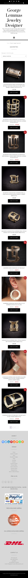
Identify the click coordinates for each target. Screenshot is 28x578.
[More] (22, 442)
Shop (14, 455)
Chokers (14, 461)
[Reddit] (14, 442)
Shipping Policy (14, 470)
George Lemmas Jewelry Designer (14, 18)
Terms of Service (14, 466)
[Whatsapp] (20, 442)
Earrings (14, 460)
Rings (14, 458)
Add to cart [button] (14, 92)
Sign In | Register (7, 3)
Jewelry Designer (14, 453)
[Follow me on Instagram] (16, 1)
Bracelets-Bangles (14, 457)
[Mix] (17, 442)
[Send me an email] (9, 1)
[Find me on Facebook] (11, 1)
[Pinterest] (11, 442)
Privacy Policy (14, 465)
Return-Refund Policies (14, 471)
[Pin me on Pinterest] (18, 1)
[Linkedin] (8, 442)
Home (8, 43)
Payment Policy (14, 468)
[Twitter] (6, 442)
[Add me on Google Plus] (14, 1)
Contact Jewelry (14, 463)
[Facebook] (3, 442)
